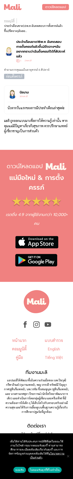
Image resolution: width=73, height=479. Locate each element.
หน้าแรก (19, 340)
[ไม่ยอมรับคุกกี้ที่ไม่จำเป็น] (68, 456)
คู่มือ (19, 357)
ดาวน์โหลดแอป (55, 7)
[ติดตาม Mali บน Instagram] (36, 326)
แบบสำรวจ (54, 340)
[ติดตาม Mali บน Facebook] (25, 326)
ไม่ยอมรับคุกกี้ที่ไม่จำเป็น (45, 470)
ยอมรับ (19, 470)
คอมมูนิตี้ (9, 20)
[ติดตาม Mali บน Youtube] (48, 326)
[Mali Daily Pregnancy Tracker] (23, 7)
